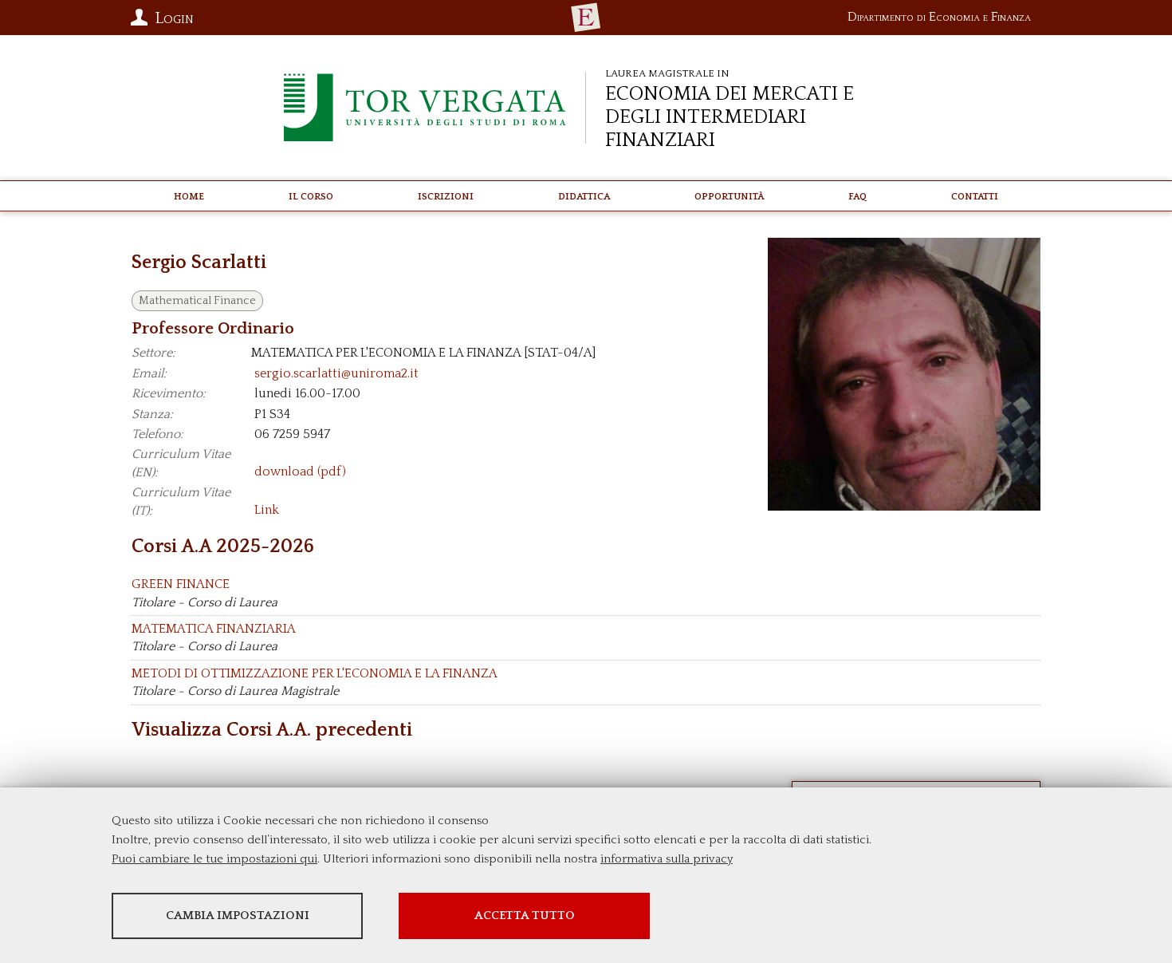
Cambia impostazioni (237, 915)
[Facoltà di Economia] (586, 18)
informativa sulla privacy (666, 859)
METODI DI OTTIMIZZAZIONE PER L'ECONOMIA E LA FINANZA (315, 673)
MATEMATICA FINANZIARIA (214, 629)
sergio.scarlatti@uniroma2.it (336, 373)
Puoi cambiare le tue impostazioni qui (214, 859)
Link (266, 510)
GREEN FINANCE (181, 584)
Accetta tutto (524, 915)
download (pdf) (300, 472)
